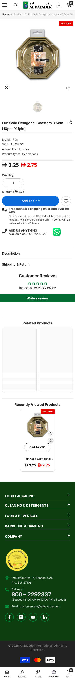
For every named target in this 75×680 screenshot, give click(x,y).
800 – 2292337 (36, 234)
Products (18, 14)
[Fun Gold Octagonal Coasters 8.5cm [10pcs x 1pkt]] (37, 426)
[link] (66, 201)
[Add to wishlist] (51, 434)
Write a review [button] (38, 298)
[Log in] (59, 5)
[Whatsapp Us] (57, 232)
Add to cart (31, 201)
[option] (37, 56)
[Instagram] (21, 617)
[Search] (15, 5)
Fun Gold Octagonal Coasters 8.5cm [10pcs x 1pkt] (37, 459)
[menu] (4, 5)
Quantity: (8, 175)
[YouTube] (33, 617)
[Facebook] (9, 617)
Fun (15, 139)
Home (5, 14)
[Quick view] (51, 441)
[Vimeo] (44, 617)
